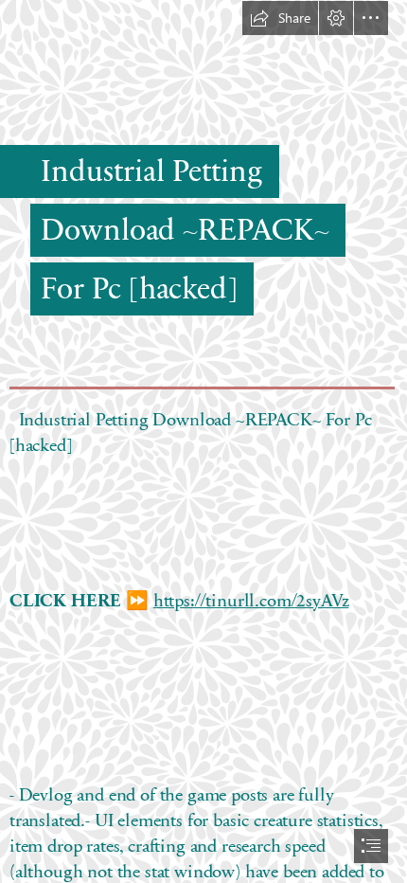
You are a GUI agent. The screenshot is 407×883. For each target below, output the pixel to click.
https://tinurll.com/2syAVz (251, 599)
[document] (203, 441)
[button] (280, 18)
